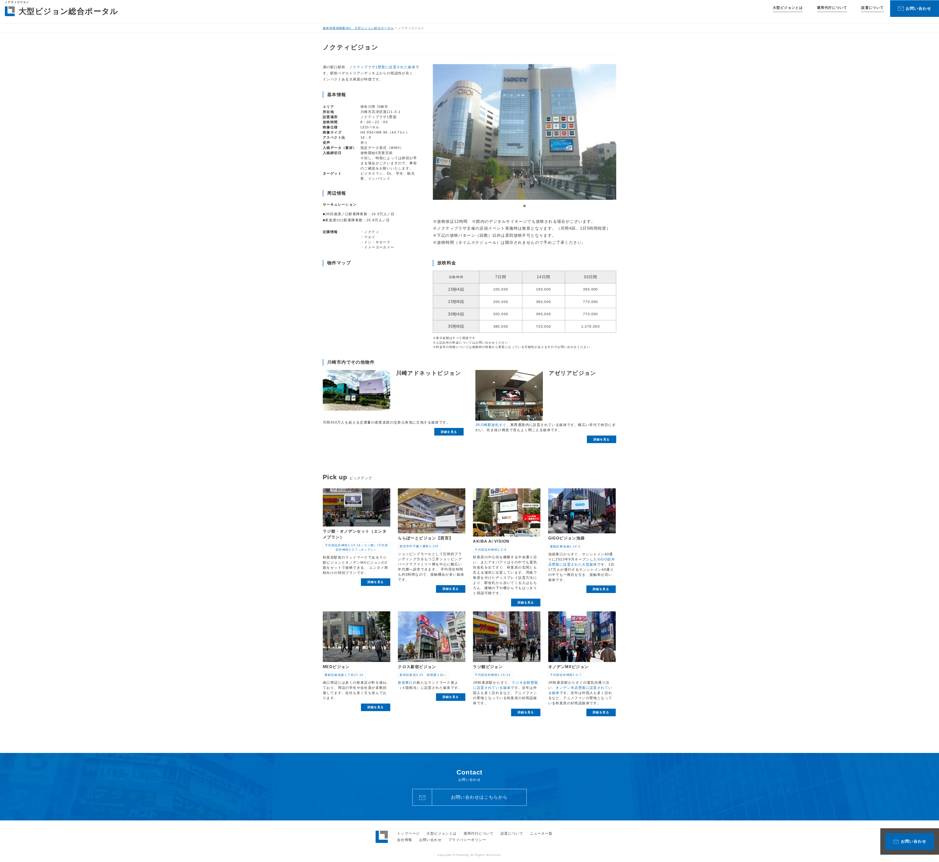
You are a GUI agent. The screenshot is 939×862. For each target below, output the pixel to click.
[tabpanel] (524, 132)
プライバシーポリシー (467, 840)
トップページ (408, 833)
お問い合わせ (430, 840)
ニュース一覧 (541, 833)
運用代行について (832, 8)
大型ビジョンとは (788, 8)
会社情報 (404, 840)
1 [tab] (524, 206)
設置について (872, 8)
